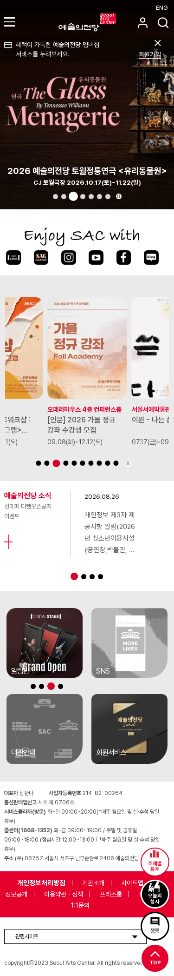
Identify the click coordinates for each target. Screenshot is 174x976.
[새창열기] (44, 643)
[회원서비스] (142, 22)
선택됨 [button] (73, 196)
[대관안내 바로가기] (44, 729)
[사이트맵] (11, 21)
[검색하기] (163, 22)
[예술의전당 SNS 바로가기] (129, 643)
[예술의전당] (98, 22)
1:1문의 (80, 905)
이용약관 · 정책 (63, 894)
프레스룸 (111, 894)
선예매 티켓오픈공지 (28, 506)
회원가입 (150, 54)
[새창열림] (13, 257)
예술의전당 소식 (28, 495)
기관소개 (93, 883)
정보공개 (16, 894)
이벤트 (11, 516)
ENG (162, 7)
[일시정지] (119, 196)
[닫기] (157, 43)
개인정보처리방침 (41, 883)
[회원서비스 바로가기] (129, 729)
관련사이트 (27, 936)
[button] (55, 196)
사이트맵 (132, 883)
